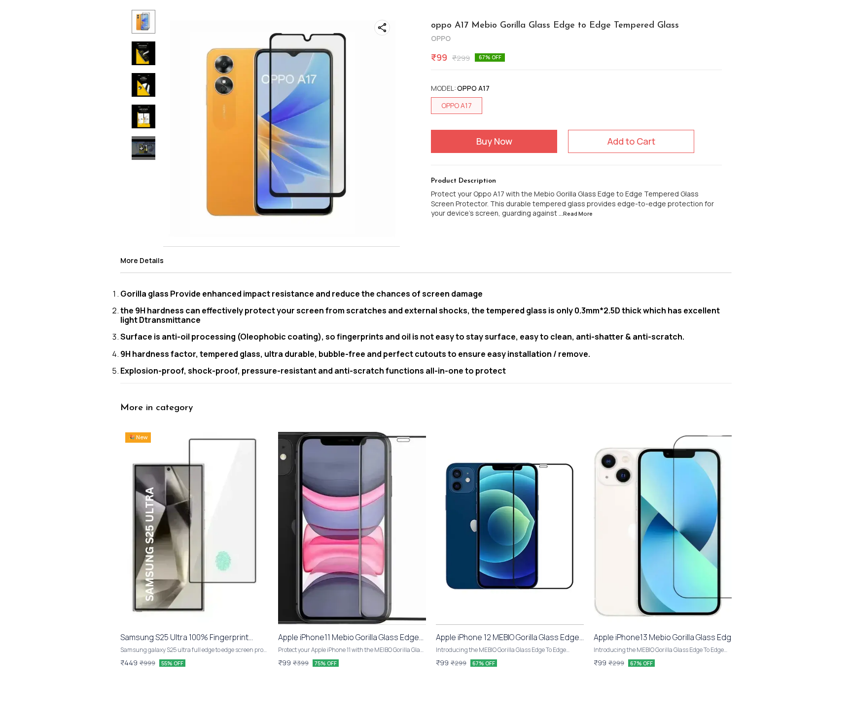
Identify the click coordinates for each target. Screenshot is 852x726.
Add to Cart (631, 141)
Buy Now (494, 141)
